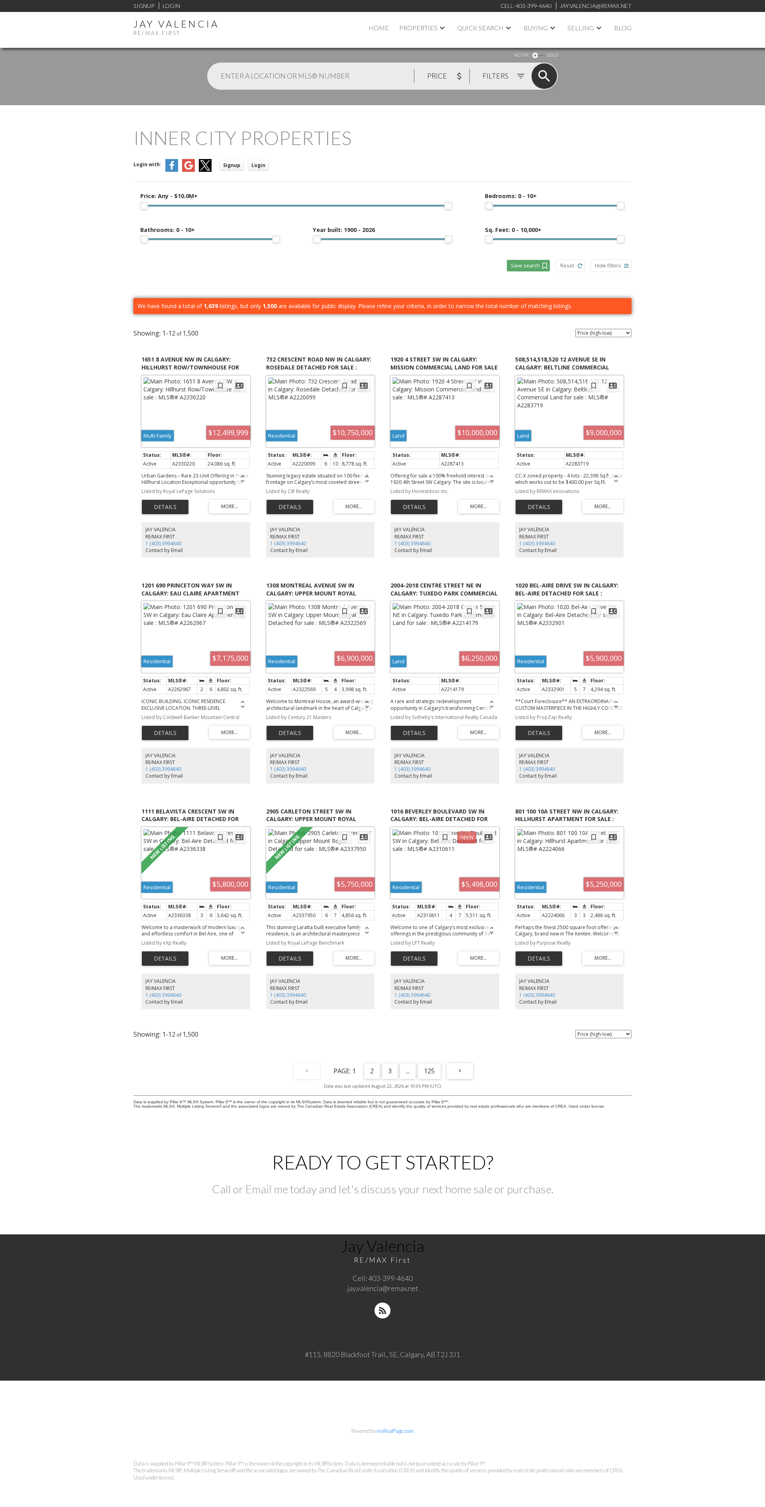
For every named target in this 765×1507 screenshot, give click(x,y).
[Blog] (382, 1310)
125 (429, 1071)
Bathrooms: (167, 230)
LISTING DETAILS (165, 507)
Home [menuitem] (379, 27)
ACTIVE (521, 54)
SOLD (552, 54)
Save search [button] (525, 265)
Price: (169, 196)
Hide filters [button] (608, 265)
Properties (418, 27)
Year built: (344, 230)
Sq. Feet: (513, 230)
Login (171, 5)
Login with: (147, 164)
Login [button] (258, 165)
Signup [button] (231, 165)
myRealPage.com (395, 1431)
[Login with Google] (188, 170)
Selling (580, 27)
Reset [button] (567, 265)
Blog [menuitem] (623, 27)
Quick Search (480, 27)
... (408, 1071)
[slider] (144, 206)
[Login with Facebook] (171, 170)
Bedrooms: (511, 196)
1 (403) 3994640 (163, 543)
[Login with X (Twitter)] (205, 170)
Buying (536, 27)
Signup (143, 5)
